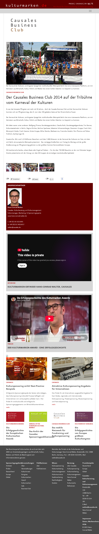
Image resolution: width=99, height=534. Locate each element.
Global (8, 477)
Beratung (70, 463)
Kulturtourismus (57, 474)
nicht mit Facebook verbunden (7, 179)
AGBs (84, 524)
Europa (8, 474)
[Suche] (92, 4)
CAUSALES (79, 4)
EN (86, 4)
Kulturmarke (71, 483)
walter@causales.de (89, 507)
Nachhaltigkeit (57, 480)
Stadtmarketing (57, 477)
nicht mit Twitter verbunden (29, 179)
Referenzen (71, 486)
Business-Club (26, 489)
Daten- (84, 521)
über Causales (71, 466)
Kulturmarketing (57, 469)
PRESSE (71, 4)
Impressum (86, 519)
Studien (54, 483)
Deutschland (10, 472)
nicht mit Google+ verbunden (47, 179)
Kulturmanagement (58, 472)
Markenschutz (93, 521)
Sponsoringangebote (14, 463)
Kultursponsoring (58, 466)
